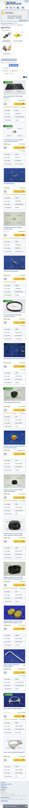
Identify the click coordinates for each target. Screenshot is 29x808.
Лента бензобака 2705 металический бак (14, 358)
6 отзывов (22, 500)
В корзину (18, 147)
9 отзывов (22, 719)
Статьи (3, 790)
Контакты (3, 789)
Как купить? (4, 792)
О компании (4, 787)
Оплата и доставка (6, 784)
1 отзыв (23, 369)
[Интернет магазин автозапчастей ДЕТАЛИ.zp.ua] (12, 3)
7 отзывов (22, 413)
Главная (3, 782)
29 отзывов (22, 107)
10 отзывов (22, 238)
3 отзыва (23, 325)
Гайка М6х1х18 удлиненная (11, 271)
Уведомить (18, 103)
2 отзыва (23, 150)
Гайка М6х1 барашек (9, 183)
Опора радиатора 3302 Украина (12, 402)
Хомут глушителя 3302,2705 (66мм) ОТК (14, 752)
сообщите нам (4, 800)
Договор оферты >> (5, 797)
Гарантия (3, 785)
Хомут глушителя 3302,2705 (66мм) (13, 708)
